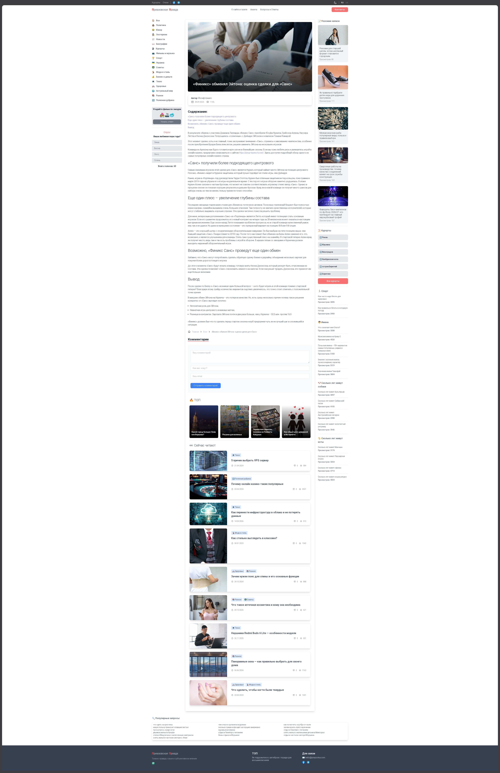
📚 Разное (250, 571)
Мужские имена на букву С (329, 336)
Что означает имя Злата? (329, 327)
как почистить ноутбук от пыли (297, 725)
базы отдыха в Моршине (228, 735)
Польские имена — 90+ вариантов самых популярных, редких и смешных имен (332, 348)
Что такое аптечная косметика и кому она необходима (265, 604)
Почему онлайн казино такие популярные (257, 484)
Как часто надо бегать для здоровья (329, 297)
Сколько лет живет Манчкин (330, 447)
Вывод (191, 127)
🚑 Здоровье (237, 571)
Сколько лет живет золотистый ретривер (331, 425)
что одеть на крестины (163, 725)
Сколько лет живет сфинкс (329, 468)
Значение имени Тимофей (329, 371)
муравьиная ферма (226, 730)
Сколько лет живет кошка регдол (332, 477)
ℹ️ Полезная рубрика (241, 479)
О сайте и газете (239, 9)
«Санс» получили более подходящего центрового (212, 116)
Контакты (340, 9)
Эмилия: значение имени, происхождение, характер (329, 361)
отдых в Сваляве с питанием (296, 730)
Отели (165, 2)
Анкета (253, 9)
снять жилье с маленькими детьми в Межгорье (304, 732)
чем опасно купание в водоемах (232, 725)
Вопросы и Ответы (269, 9)
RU (342, 3)
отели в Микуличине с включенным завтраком (173, 735)
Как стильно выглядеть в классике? (254, 538)
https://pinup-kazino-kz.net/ (251, 152)
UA (347, 3)
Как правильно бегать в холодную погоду (333, 309)
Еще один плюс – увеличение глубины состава (210, 120)
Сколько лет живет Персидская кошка (331, 457)
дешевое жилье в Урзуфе (163, 732)
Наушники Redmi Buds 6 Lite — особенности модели (263, 633)
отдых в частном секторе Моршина (299, 735)
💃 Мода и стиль (239, 533)
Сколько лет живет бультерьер (331, 392)
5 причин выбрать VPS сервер (249, 460)
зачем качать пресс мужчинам (297, 727)
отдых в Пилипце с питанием (230, 732)
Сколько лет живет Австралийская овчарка (328, 413)
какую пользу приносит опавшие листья (170, 727)
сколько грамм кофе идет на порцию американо (239, 727)
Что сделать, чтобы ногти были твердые (257, 689)
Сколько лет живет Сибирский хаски (331, 402)
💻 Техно (236, 455)
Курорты (156, 2)
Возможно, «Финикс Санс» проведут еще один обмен (214, 124)
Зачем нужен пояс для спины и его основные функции (265, 576)
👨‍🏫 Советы (249, 600)
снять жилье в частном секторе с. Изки (170, 738)
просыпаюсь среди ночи (163, 730)
